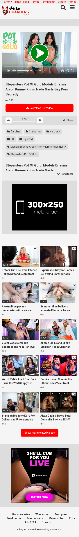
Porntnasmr (48, 1)
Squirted (27, 139)
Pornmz (7, 1)
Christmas (34, 131)
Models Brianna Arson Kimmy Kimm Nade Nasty (38, 146)
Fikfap (17, 1)
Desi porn (61, 514)
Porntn (35, 1)
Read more (66, 173)
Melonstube (56, 518)
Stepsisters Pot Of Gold (23, 154)
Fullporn (61, 1)
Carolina (15, 131)
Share (69, 120)
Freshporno (14, 518)
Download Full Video (41, 108)
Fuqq (26, 1)
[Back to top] (72, 529)
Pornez (72, 1)
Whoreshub (42, 514)
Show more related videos (39, 432)
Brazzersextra (21, 514)
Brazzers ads (35, 518)
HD (12, 139)
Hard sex (54, 131)
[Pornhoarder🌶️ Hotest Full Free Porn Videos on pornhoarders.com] (15, 11)
